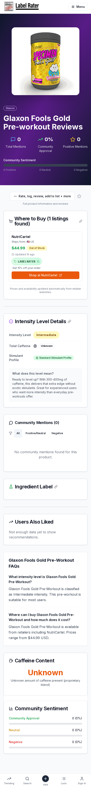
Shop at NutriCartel (43, 275)
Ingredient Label (33, 486)
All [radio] (18, 433)
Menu (80, 6)
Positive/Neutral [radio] (36, 433)
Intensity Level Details (40, 321)
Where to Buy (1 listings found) (41, 221)
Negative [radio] (57, 433)
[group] (40, 433)
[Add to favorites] (79, 196)
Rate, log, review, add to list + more (45, 196)
